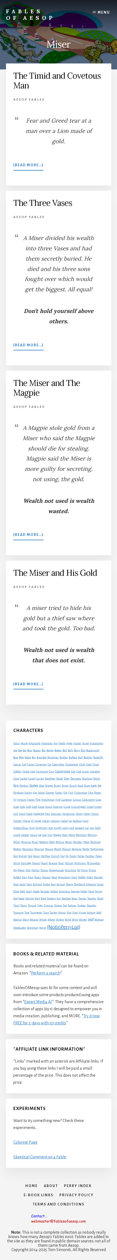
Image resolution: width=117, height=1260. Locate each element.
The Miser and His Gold (55, 573)
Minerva (26, 842)
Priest (84, 870)
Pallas (81, 856)
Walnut (17, 919)
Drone (65, 785)
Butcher (88, 757)
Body (21, 757)
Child (82, 764)
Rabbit (17, 877)
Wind (68, 919)
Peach (44, 863)
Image (37, 821)
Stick (37, 898)
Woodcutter (19, 927)
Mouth (57, 849)
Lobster (25, 835)
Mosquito (95, 842)
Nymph (23, 856)
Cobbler (17, 771)
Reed (54, 877)
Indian (46, 821)
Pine (28, 870)
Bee (44, 750)
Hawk (29, 814)
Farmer (50, 792)
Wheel (51, 919)
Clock (89, 764)
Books (28, 757)
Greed (90, 806)
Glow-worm (88, 799)
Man (65, 834)
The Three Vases (42, 203)
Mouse (49, 849)
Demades (75, 778)
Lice (92, 828)
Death (59, 778)
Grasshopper (78, 806)
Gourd (48, 806)
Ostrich (55, 856)
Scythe (46, 884)
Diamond (87, 778)
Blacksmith (92, 750)
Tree (26, 912)
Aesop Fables (29, 99)
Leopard (79, 828)
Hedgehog (38, 814)
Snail (29, 891)
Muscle (66, 849)
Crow (16, 778)
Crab (78, 771)
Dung (87, 785)
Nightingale (97, 849)
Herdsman (68, 814)
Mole (52, 842)
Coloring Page (25, 1142)
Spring (98, 891)
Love (44, 835)
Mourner (39, 849)
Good (34, 806)
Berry (77, 750)
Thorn (23, 905)
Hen (47, 814)
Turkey (53, 912)
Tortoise (72, 905)
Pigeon (21, 870)
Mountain (27, 849)
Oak (30, 856)
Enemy (28, 792)
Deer (67, 778)
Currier (40, 778)
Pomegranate (56, 870)
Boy (34, 757)
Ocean (36, 856)
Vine (75, 912)
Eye (35, 792)
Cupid (31, 778)
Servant (61, 884)
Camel (31, 764)
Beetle (50, 750)
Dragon (49, 785)
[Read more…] (28, 167)
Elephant (18, 792)
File (65, 792)
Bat (24, 750)
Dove (41, 785)
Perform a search (45, 973)
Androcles (47, 743)
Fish (70, 792)
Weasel (34, 919)
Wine (75, 919)
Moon (87, 842)
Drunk (73, 785)
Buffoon (73, 757)
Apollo (62, 743)
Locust (33, 835)
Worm (42, 927)
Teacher (91, 898)
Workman (32, 927)
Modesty (43, 842)
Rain (24, 877)
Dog (16, 785)
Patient (36, 863)
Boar (15, 757)
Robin (90, 877)
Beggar (58, 750)
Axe (15, 750)
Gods (22, 806)
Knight (57, 828)
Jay (70, 821)
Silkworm (91, 884)
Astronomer (96, 743)
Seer (53, 884)
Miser (35, 842)
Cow (73, 771)
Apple (69, 743)
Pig (15, 870)
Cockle (26, 771)
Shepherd (79, 884)
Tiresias (48, 905)
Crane (85, 771)
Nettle (86, 849)
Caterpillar (58, 764)
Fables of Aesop (30, 14)
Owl (62, 856)
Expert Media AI (38, 1002)
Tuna (46, 912)
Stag (15, 898)
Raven (37, 877)
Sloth (22, 891)
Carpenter (41, 764)
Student (51, 898)
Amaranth (35, 743)
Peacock (53, 863)
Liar (87, 828)
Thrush (32, 905)
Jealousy (77, 821)
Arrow (85, 743)
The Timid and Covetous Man (57, 81)
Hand (22, 814)
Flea (90, 792)
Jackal (64, 821)
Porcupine (70, 870)
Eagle (94, 785)
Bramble (42, 757)
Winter (83, 919)
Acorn (16, 743)
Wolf (91, 919)
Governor (58, 806)
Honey (87, 814)
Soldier (54, 891)
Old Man (45, 856)
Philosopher (93, 863)
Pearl (61, 863)
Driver (57, 785)
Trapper (81, 905)
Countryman (62, 771)
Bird (83, 750)
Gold (28, 806)
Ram (30, 877)
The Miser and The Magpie (46, 388)
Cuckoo (23, 778)
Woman (99, 919)
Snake (36, 891)
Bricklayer (53, 757)
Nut (15, 856)
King (32, 828)
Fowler (31, 799)
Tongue (58, 905)
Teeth (100, 898)
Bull (80, 757)
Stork (43, 898)
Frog (58, 799)
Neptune (77, 849)
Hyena (26, 821)
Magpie (57, 835)
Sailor (23, 884)
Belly (70, 750)
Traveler (91, 905)
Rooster (98, 877)
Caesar (17, 764)
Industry (55, 821)
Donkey (33, 785)
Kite (50, 828)
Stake (21, 898)
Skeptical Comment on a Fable (39, 1157)
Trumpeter (36, 912)
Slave (16, 891)
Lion (98, 828)
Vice (69, 912)
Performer (80, 863)
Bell (65, 750)
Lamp (65, 828)
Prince (92, 870)
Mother (17, 849)
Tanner (82, 898)
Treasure (18, 912)
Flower (97, 792)
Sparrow (75, 891)
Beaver (37, 750)
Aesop (24, 743)
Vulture (91, 912)
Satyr (29, 884)
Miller (16, 842)
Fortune (21, 799)
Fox (38, 799)
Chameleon (71, 764)
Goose (41, 806)
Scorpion (37, 884)
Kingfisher (41, 828)
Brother (64, 757)
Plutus (44, 870)
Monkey (78, 841)
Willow (60, 919)
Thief (16, 905)
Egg (99, 785)
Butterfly (98, 757)
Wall (98, 912)
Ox (67, 856)
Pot (78, 870)
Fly (15, 799)
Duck (80, 785)
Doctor (96, 778)
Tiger (40, 905)
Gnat (98, 799)
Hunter (17, 821)
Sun (59, 898)
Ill (32, 821)
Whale (43, 919)
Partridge (26, 863)
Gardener (66, 799)
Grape (67, 806)
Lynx (50, 835)
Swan (75, 898)
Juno (85, 821)
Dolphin (24, 785)
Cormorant (42, 771)
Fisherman (80, 792)
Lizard (16, 835)
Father (59, 792)
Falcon (41, 792)
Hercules (56, 814)
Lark (71, 828)
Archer (77, 743)
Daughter (50, 778)
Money (68, 842)
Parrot (16, 863)
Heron (79, 814)
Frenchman (48, 799)
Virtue (82, 912)
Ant (56, 743)
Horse (95, 813)
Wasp (26, 919)
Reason (46, 877)
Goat (16, 806)
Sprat (91, 891)
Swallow (66, 898)
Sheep (69, 884)
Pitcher (36, 870)
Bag (20, 750)
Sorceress (64, 891)
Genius (77, 799)
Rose (16, 884)
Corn (51, 771)
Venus (62, 912)
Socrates (45, 891)
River (74, 877)
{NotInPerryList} (63, 927)
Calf (24, 764)
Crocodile (95, 771)
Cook (32, 771)
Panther (90, 856)
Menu (104, 12)
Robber (82, 877)
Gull (15, 814)
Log (39, 835)
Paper (99, 856)
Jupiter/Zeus (21, 827)
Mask (72, 835)
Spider (84, 891)
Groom (98, 806)
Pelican (69, 863)
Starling (29, 898)
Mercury (92, 835)
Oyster (73, 856)
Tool (65, 905)
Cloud (96, 764)
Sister (100, 884)
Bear (29, 750)
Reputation (64, 877)
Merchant (81, 835)
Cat (49, 764)
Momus (60, 842)
